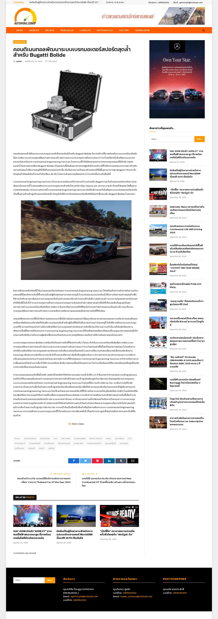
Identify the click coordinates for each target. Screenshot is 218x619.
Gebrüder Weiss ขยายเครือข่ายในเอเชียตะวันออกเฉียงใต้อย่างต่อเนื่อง (187, 210)
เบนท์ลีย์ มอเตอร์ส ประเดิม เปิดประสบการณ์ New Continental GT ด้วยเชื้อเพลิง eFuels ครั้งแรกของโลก (108, 482)
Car (55, 438)
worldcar (119, 438)
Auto (17, 438)
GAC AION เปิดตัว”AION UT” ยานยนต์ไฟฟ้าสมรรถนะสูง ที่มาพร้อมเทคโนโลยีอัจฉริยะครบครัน (32, 534)
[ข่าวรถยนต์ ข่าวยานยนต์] (25, 16)
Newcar (34, 30)
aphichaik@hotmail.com (84, 596)
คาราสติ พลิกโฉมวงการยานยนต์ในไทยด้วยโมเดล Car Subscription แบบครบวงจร (187, 421)
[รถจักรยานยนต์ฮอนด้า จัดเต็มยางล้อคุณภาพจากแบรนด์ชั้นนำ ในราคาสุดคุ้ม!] (158, 342)
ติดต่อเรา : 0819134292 (158, 2)
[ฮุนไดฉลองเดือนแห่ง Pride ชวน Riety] (158, 288)
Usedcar (85, 30)
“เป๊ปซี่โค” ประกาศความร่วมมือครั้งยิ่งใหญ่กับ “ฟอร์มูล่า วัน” (117, 532)
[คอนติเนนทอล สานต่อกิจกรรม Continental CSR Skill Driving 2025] (158, 230)
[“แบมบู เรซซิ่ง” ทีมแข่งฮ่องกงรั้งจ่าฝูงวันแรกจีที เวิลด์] (158, 305)
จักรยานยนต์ (64, 443)
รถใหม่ (52, 448)
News (19, 30)
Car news (65, 438)
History (124, 30)
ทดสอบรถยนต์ (94, 443)
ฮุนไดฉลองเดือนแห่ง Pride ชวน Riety (185, 285)
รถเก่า (42, 448)
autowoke (45, 438)
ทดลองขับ (78, 443)
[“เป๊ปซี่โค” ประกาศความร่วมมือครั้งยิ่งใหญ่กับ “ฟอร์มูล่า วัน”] (119, 516)
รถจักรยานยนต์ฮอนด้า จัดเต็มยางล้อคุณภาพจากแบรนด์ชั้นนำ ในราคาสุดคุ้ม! (187, 341)
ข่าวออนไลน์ (34, 443)
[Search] (203, 30)
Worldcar (66, 30)
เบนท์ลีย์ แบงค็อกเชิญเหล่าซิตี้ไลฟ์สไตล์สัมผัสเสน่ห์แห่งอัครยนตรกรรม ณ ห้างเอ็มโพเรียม (186, 248)
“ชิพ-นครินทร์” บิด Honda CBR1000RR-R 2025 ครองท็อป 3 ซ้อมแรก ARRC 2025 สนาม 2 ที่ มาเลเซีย (186, 362)
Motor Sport (96, 438)
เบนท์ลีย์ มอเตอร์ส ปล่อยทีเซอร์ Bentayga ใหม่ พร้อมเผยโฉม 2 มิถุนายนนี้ (185, 383)
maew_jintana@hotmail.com (136, 596)
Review (49, 30)
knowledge (80, 438)
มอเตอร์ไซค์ (110, 443)
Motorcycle (105, 30)
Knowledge (142, 30)
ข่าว (130, 438)
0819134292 (79, 600)
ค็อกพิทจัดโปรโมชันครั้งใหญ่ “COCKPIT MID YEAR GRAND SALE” (184, 268)
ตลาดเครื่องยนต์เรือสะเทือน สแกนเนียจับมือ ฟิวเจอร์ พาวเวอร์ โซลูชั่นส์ (187, 321)
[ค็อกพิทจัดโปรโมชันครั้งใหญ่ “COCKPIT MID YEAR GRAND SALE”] (158, 269)
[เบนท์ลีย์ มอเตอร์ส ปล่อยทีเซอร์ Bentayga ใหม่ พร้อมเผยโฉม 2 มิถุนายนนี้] (158, 384)
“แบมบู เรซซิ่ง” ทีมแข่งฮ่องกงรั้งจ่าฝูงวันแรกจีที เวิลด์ (186, 303)
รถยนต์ (31, 448)
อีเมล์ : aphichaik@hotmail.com (188, 2)
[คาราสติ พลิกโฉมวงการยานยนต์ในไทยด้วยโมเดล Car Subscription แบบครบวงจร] (158, 422)
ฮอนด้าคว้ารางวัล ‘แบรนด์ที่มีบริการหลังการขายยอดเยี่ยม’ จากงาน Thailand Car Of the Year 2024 (44, 480)
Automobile (30, 438)
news (108, 438)
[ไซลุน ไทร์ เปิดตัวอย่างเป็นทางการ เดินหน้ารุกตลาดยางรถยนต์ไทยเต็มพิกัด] (158, 403)
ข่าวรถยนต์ (20, 443)
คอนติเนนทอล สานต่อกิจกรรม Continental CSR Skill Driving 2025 (186, 229)
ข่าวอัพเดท (49, 443)
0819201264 (129, 593)
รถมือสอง (19, 448)
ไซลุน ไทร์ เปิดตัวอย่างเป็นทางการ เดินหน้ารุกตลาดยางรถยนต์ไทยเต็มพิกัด (187, 402)
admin (19, 61)
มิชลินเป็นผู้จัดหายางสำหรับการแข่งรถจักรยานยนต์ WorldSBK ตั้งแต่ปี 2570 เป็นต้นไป (65, 2)
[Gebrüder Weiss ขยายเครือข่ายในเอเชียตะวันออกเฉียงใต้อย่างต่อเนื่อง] (158, 211)
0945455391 (179, 593)
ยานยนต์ (124, 443)
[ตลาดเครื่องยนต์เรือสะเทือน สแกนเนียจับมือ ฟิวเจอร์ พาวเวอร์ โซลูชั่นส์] (158, 323)
